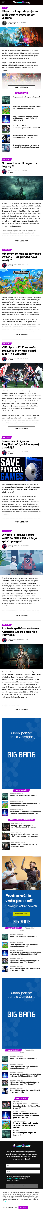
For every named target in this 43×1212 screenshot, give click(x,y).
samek (11, 172)
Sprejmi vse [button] (23, 1207)
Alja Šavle (12, 23)
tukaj (4, 1201)
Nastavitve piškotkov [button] (10, 1207)
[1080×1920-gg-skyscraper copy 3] (21, 788)
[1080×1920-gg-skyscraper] (21, 926)
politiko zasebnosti (13, 1178)
